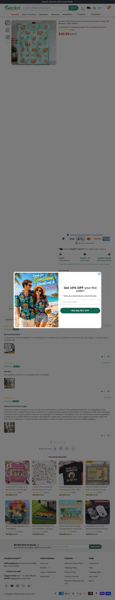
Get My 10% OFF (80, 310)
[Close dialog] (99, 274)
